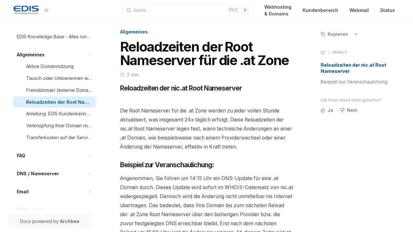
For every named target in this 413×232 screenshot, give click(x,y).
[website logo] (26, 10)
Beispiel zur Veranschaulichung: (354, 81)
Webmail (359, 10)
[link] (54, 36)
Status (387, 10)
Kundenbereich (320, 10)
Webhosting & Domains (277, 10)
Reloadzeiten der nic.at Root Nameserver (353, 68)
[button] (90, 54)
